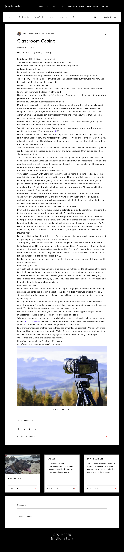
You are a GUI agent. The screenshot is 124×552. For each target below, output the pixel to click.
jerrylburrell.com (14, 6)
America (63, 17)
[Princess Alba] (22, 464)
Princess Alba (14, 478)
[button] (117, 6)
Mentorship (23, 17)
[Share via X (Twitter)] (24, 429)
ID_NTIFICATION (95, 459)
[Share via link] (36, 429)
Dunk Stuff (39, 17)
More (74, 17)
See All (116, 450)
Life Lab (51, 459)
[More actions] (105, 33)
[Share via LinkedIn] (30, 429)
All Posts (9, 17)
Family (52, 17)
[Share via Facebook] (18, 429)
